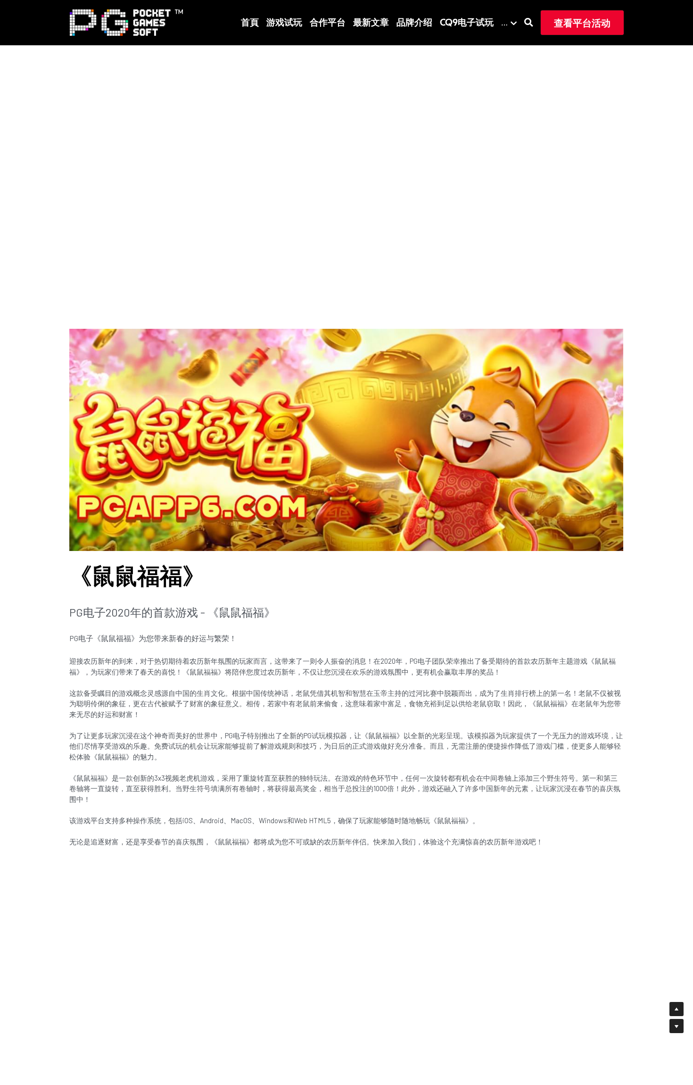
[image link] (126, 22)
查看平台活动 (582, 22)
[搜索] (528, 22)
